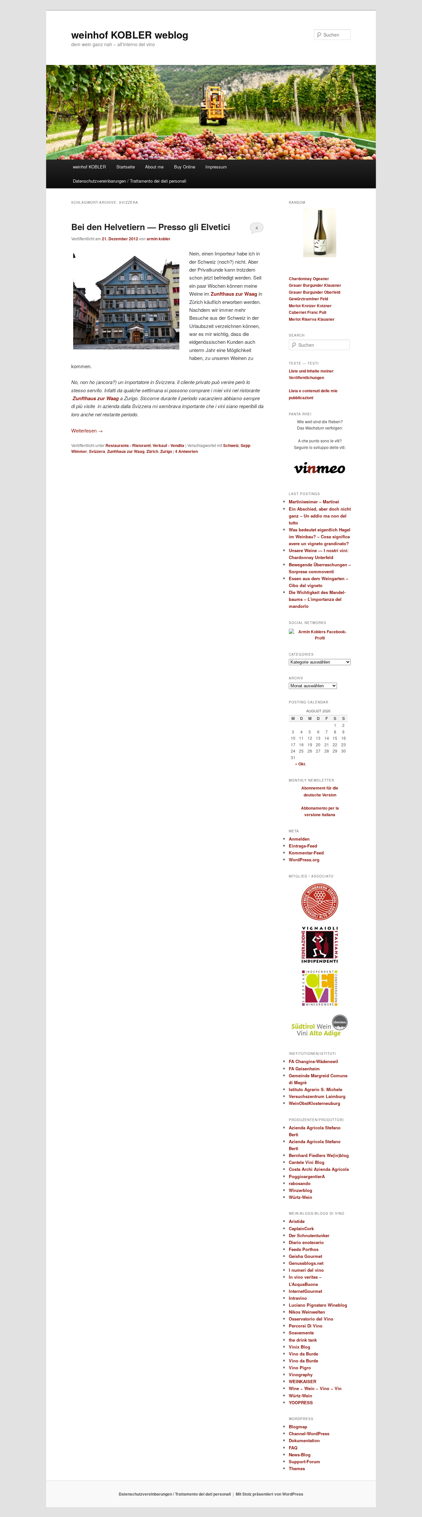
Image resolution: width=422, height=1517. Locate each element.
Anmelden (299, 839)
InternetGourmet (305, 1291)
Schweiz (231, 445)
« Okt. (300, 764)
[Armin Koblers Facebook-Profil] (320, 638)
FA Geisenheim (304, 1068)
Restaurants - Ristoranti (128, 445)
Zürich (152, 451)
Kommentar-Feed (306, 852)
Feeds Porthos (303, 1249)
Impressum (216, 167)
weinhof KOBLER (89, 167)
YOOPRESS (301, 1402)
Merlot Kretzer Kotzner (310, 306)
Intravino (298, 1298)
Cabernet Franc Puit (307, 312)
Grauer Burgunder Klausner (315, 285)
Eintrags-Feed (303, 846)
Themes (297, 1468)
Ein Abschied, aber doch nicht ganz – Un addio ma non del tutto (320, 516)
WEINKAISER (302, 1381)
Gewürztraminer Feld (308, 299)
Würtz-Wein (300, 1197)
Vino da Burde (303, 1354)
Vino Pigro (300, 1367)
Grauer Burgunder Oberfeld (314, 292)
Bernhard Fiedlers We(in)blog (319, 1155)
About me (154, 167)
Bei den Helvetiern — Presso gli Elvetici (150, 227)
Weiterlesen (87, 430)
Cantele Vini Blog (306, 1162)
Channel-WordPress (309, 1433)
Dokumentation (304, 1440)
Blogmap (298, 1426)
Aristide (297, 1221)
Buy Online (184, 167)
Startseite (125, 167)
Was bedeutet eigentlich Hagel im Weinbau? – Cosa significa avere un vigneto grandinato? (319, 536)
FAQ (293, 1447)
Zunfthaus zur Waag (234, 293)
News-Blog (300, 1454)
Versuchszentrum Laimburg (317, 1096)
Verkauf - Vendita (168, 445)
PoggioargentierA (307, 1176)
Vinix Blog (299, 1347)
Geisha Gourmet (305, 1256)
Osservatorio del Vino (311, 1319)
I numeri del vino (306, 1270)
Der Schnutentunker (309, 1235)
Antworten (186, 451)
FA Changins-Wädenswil (313, 1061)
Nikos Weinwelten (307, 1312)
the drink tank (303, 1340)
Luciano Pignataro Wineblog (318, 1305)
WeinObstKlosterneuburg (314, 1103)
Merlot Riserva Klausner (312, 319)
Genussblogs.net (306, 1263)
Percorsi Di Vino (305, 1326)
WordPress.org (304, 859)
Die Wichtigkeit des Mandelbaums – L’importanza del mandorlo (317, 599)
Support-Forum (304, 1461)
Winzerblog (300, 1190)
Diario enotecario (306, 1242)
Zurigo (166, 451)
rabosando (300, 1183)
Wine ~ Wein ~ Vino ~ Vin (315, 1388)
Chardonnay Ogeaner (309, 279)
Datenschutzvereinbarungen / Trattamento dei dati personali (129, 181)
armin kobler (158, 239)
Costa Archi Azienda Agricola (319, 1169)
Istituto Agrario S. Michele (315, 1089)
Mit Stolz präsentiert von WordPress (269, 1494)
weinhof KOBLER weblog (129, 34)
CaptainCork (301, 1228)
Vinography (301, 1374)
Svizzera (97, 451)
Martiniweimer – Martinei (314, 501)
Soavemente (301, 1332)
